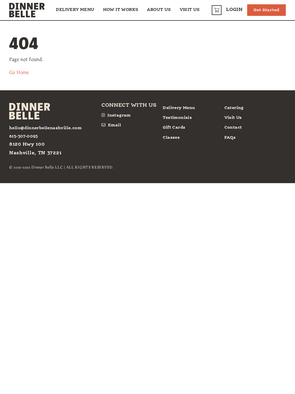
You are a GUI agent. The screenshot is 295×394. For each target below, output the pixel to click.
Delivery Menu (75, 10)
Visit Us (190, 10)
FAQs (230, 138)
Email (114, 125)
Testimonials (177, 118)
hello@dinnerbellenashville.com (45, 128)
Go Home (19, 72)
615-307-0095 (23, 136)
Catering (234, 108)
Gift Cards (174, 127)
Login (234, 9)
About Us (159, 10)
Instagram (119, 115)
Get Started (266, 10)
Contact (233, 127)
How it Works (121, 10)
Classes (171, 138)
